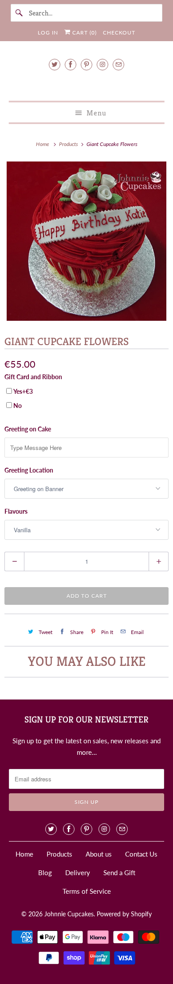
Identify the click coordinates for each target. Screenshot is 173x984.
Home (24, 854)
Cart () (84, 32)
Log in (48, 32)
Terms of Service (87, 891)
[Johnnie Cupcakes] (87, 84)
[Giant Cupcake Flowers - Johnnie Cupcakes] (86, 241)
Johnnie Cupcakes (69, 914)
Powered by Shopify (124, 914)
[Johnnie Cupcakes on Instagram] (102, 64)
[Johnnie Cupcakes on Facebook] (70, 64)
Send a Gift (119, 872)
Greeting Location (28, 470)
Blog (45, 872)
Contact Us (141, 854)
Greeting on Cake (27, 429)
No (17, 405)
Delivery (77, 872)
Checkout (119, 32)
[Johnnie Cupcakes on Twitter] (54, 64)
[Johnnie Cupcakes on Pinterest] (86, 64)
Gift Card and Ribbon (33, 377)
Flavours (16, 511)
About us (99, 854)
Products (69, 144)
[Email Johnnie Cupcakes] (118, 64)
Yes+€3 (23, 391)
